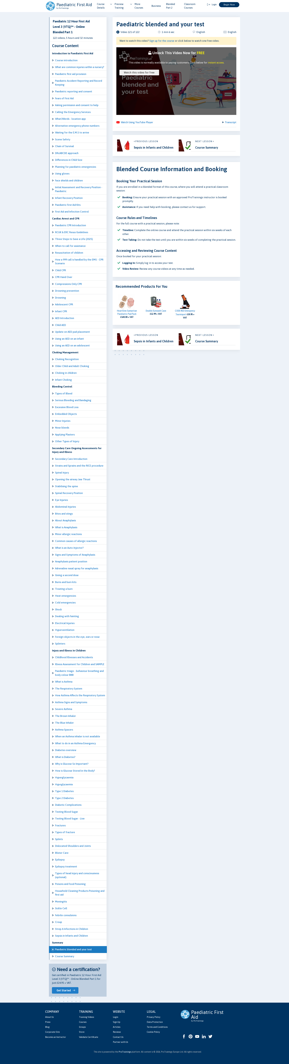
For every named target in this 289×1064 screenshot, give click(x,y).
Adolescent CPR (64, 304)
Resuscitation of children (69, 252)
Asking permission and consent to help (76, 105)
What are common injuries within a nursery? (79, 67)
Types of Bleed (63, 393)
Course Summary (64, 956)
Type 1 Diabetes (64, 791)
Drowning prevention (67, 290)
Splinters (60, 643)
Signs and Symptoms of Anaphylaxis (75, 554)
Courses (83, 1022)
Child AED (60, 325)
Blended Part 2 (170, 6)
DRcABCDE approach (66, 153)
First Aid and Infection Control (72, 211)
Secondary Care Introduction (71, 458)
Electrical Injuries (65, 623)
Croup (58, 922)
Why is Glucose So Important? (71, 763)
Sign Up (116, 1022)
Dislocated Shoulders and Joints (73, 845)
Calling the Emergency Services (73, 112)
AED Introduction (64, 318)
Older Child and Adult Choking (72, 366)
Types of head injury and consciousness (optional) (77, 875)
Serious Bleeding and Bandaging (73, 400)
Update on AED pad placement (72, 331)
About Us (49, 1017)
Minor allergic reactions (68, 534)
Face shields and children (69, 180)
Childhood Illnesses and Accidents (74, 657)
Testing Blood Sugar (66, 811)
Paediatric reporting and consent (73, 91)
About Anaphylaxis (65, 520)
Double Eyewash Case (156, 311)
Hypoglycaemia (64, 784)
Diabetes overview (65, 750)
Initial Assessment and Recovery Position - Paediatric (78, 189)
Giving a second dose (67, 575)
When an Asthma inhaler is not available (77, 736)
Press (47, 1022)
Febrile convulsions (65, 915)
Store (81, 1032)
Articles (116, 1027)
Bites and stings (64, 513)
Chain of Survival (64, 146)
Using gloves (62, 173)
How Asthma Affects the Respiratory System (80, 695)
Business (156, 6)
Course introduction (66, 60)
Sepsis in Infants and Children (71, 935)
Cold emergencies (65, 602)
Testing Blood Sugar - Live (70, 818)
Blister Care (61, 852)
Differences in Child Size (68, 159)
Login (115, 1017)
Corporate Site (52, 1032)
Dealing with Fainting (67, 616)
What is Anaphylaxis (66, 527)
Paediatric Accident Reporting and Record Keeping (78, 82)
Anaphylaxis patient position (71, 561)
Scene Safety (62, 139)
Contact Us (118, 1037)
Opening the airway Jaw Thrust (72, 479)
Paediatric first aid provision (70, 74)
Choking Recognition (67, 359)
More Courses (139, 6)
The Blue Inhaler (64, 722)
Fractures (60, 825)
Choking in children (66, 372)
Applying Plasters (65, 434)
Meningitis (61, 901)
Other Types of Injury (67, 441)
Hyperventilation (64, 629)
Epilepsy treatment (66, 866)
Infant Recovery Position (69, 197)
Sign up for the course (161, 40)
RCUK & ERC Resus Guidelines (71, 232)
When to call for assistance (70, 245)
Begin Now (229, 4)
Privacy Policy (153, 1017)
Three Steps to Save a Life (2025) (74, 239)
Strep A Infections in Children (71, 928)
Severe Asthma (63, 709)
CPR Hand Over (63, 277)
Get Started (64, 990)
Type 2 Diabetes (64, 798)
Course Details (101, 6)
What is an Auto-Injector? (69, 547)
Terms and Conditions (157, 1027)
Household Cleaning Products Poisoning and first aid (79, 892)
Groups (82, 1027)
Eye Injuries (61, 499)
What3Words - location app (70, 118)
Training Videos (86, 1017)
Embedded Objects (66, 413)
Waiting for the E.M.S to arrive (72, 132)
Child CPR (60, 270)
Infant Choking (63, 379)
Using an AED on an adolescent (72, 345)
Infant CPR (61, 311)
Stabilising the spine (66, 486)
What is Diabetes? (65, 757)
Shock (58, 609)
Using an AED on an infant (69, 338)
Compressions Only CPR (68, 283)
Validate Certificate (88, 1037)
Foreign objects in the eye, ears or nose (77, 636)
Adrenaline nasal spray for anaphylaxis (76, 568)
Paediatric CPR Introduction (70, 225)
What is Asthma (63, 681)
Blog (47, 1027)
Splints (59, 839)
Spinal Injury (62, 472)
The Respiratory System (68, 688)
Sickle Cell (61, 908)
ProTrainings (125, 1052)
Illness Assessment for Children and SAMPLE (79, 664)
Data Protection (155, 1022)
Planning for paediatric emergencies (75, 166)
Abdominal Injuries (65, 506)
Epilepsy (60, 859)
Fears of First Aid (64, 98)
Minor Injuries (62, 420)
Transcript (230, 122)
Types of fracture (65, 832)
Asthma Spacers (64, 729)
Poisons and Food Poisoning (70, 883)
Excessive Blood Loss (66, 407)
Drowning (60, 297)
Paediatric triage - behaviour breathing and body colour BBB (79, 672)
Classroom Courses (189, 6)
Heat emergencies (65, 595)
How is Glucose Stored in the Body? (75, 770)
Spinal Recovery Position (69, 493)
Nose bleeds (62, 427)
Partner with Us (120, 1042)
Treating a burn (64, 588)
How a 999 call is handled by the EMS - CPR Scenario (79, 261)
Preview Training (119, 6)
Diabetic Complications (68, 804)
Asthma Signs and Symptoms (71, 702)
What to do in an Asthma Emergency (75, 743)
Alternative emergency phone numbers (77, 125)
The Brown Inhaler (65, 715)
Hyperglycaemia (64, 777)
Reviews (117, 1032)
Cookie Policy (153, 1032)
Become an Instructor (55, 1037)
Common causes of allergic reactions (76, 541)
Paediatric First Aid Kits (68, 204)
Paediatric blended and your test (73, 949)
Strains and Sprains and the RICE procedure (79, 465)
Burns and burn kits (65, 582)
